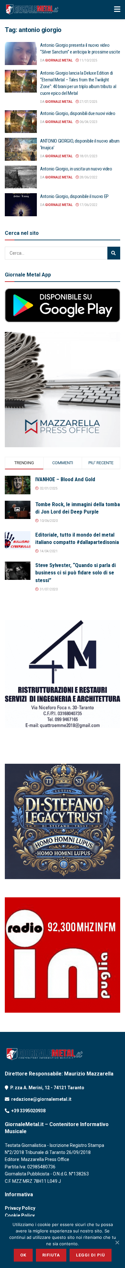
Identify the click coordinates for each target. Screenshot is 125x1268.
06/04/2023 (88, 122)
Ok (23, 1255)
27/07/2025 (88, 101)
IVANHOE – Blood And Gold (65, 479)
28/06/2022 (88, 177)
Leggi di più (90, 1255)
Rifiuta (51, 1255)
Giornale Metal (58, 60)
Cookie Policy (20, 1215)
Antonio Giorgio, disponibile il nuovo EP (74, 196)
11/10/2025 (88, 60)
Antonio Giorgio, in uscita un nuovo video (76, 169)
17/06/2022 (88, 205)
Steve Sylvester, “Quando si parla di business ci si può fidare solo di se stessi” (75, 573)
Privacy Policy (20, 1208)
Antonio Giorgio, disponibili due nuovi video (77, 113)
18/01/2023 (88, 156)
